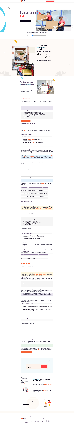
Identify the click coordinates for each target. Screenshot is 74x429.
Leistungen (34, 1)
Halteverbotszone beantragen (30, 139)
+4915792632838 (23, 383)
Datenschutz (52, 428)
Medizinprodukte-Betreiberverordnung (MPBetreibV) (40, 274)
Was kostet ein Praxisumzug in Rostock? (26, 325)
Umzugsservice (37, 1)
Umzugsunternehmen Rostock (26, 428)
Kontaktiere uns (38, 349)
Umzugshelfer (24, 130)
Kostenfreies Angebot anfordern (25, 263)
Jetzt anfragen (44, 366)
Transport (34, 142)
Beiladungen (42, 183)
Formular (29, 89)
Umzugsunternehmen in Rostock (48, 384)
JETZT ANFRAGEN (26, 404)
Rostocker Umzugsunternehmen (23, 98)
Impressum (50, 428)
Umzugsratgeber (42, 1)
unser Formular (45, 390)
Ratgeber (48, 428)
